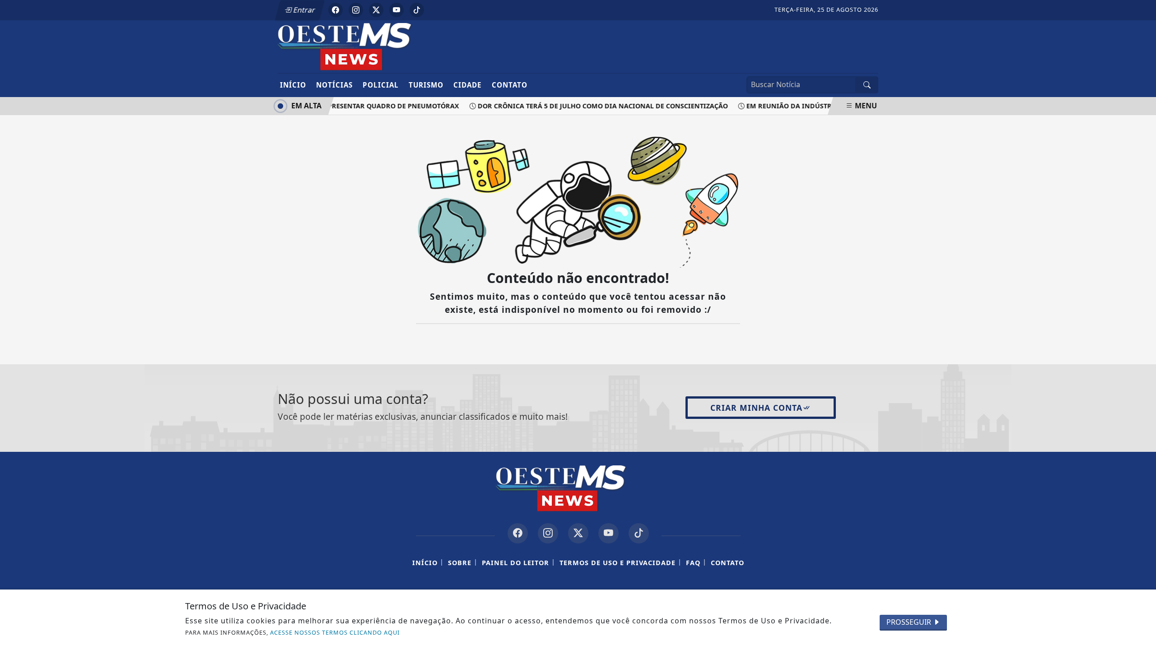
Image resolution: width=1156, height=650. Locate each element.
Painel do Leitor (515, 562)
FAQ (693, 562)
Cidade (467, 84)
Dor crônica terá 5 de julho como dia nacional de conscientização (598, 106)
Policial (381, 84)
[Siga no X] (376, 10)
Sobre (459, 562)
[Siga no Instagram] (356, 10)
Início (293, 84)
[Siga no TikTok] (417, 10)
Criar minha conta (756, 407)
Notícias (334, 84)
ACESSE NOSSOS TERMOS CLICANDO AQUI (335, 632)
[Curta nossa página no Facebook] (518, 533)
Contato (509, 84)
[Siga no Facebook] (335, 10)
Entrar (303, 10)
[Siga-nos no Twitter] (578, 533)
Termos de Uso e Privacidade (617, 562)
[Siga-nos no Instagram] (548, 533)
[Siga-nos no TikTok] (639, 533)
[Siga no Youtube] (396, 10)
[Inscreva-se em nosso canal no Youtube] (608, 533)
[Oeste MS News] (362, 46)
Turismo (426, 84)
